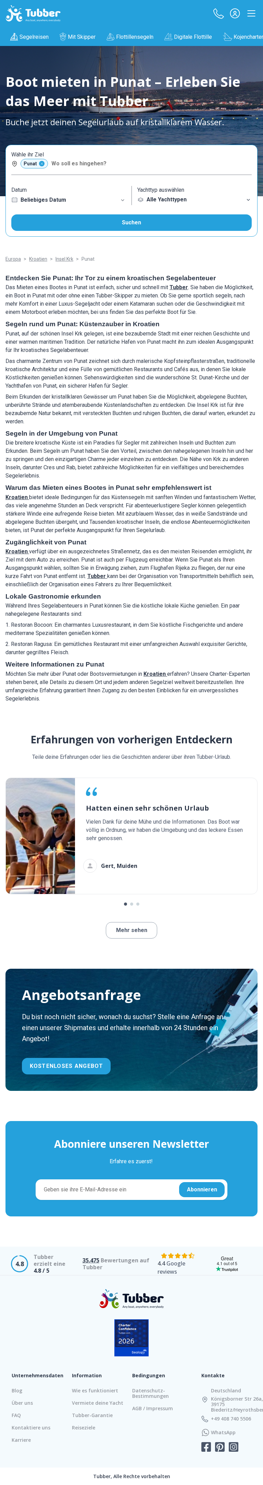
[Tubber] (33, 13)
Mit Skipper (82, 37)
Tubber (179, 287)
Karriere (21, 1440)
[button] (218, 13)
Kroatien (17, 497)
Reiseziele (83, 1427)
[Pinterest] (220, 1447)
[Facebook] (206, 1447)
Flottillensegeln (134, 37)
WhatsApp (223, 1432)
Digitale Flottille (193, 37)
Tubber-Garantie (92, 1415)
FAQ (16, 1415)
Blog (17, 1390)
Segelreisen (34, 37)
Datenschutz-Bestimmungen (150, 1393)
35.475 (91, 1260)
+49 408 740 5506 (231, 1419)
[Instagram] (233, 1447)
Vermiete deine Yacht (97, 1403)
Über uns (22, 1403)
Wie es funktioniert (95, 1390)
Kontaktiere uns (31, 1427)
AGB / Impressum (152, 1408)
